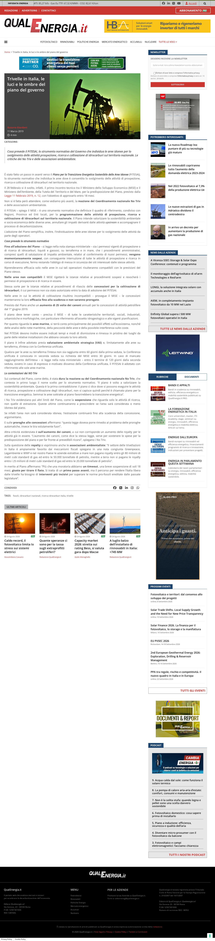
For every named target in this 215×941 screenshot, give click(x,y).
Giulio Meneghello (82, 557)
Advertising (29, 10)
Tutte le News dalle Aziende (182, 329)
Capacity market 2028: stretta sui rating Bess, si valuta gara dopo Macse (89, 546)
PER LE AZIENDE (118, 890)
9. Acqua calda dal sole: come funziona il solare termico (177, 781)
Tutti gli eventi (192, 691)
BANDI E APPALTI (179, 385)
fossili (16, 495)
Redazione (11, 10)
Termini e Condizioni (138, 932)
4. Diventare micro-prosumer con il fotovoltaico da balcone (174, 834)
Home (7, 52)
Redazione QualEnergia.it (50, 557)
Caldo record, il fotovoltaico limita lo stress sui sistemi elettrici (19, 546)
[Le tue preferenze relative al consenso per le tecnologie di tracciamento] (210, 936)
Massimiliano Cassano (14, 557)
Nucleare (150, 41)
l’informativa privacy (185, 76)
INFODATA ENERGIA (18, 3)
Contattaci (48, 10)
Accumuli (136, 41)
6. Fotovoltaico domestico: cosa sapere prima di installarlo (176, 814)
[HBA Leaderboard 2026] (157, 25)
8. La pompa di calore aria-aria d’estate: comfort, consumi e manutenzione (177, 791)
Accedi (193, 3)
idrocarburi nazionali (30, 495)
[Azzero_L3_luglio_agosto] (72, 62)
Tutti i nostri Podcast (187, 855)
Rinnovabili (67, 41)
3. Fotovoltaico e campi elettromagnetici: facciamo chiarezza (175, 844)
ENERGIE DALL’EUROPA (182, 437)
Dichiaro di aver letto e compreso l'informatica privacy (178, 73)
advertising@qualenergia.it (127, 898)
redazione (157, 926)
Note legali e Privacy (103, 932)
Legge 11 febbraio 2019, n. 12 (22, 195)
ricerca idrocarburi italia (54, 495)
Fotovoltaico (48, 41)
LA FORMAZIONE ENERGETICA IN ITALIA (182, 410)
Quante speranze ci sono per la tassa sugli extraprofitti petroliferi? (53, 546)
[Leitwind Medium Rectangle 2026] (178, 352)
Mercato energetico (114, 41)
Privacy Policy (6, 939)
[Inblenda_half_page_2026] (178, 535)
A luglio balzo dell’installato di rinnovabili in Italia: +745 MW (123, 546)
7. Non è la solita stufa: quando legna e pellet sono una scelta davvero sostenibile (176, 803)
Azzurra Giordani (17, 127)
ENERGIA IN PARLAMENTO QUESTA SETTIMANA (185, 462)
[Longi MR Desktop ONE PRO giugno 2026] (178, 111)
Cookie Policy (121, 932)
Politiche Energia (88, 41)
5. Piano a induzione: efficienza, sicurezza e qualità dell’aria (171, 824)
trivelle (70, 495)
